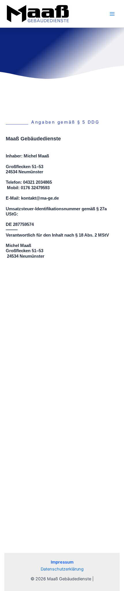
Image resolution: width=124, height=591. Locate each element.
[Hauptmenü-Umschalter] (112, 14)
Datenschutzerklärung (62, 569)
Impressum (62, 562)
